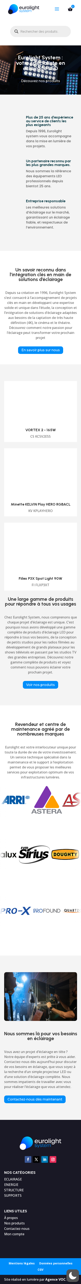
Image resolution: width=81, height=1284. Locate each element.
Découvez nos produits (40, 81)
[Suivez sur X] (36, 1159)
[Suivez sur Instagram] (53, 1159)
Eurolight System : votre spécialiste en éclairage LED (40, 63)
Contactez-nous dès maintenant (34, 1099)
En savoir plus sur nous (40, 350)
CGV (40, 1270)
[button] (72, 1275)
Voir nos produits (40, 685)
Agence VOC (55, 1279)
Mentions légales (22, 1263)
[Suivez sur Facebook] (28, 1159)
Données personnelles (55, 1263)
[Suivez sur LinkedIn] (44, 1159)
